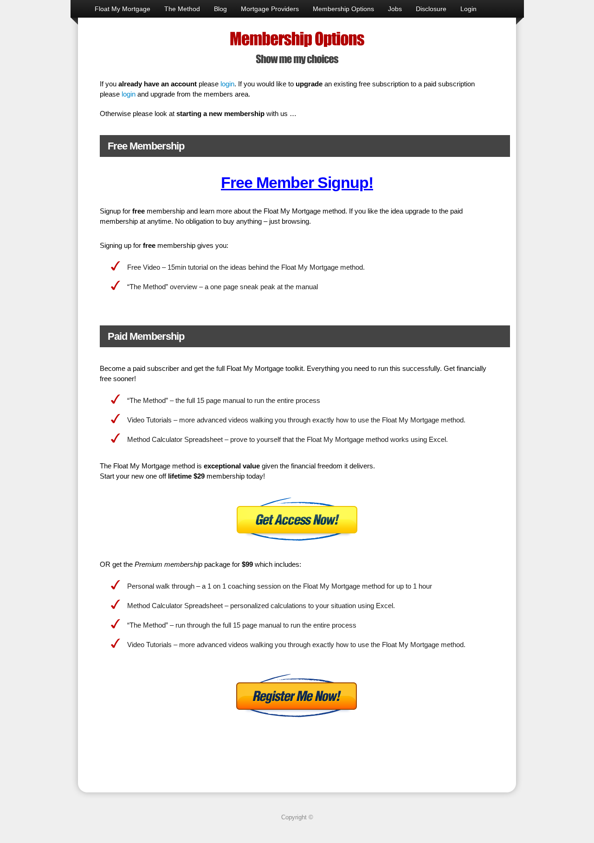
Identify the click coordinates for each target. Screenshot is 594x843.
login (227, 84)
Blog (220, 9)
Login (468, 9)
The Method (182, 9)
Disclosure (431, 9)
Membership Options (343, 9)
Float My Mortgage (122, 9)
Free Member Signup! (297, 182)
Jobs (395, 9)
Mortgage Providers (270, 9)
